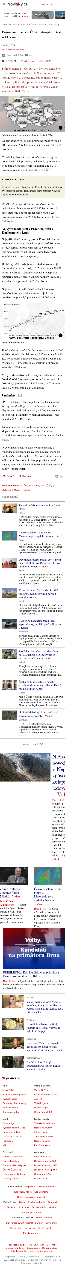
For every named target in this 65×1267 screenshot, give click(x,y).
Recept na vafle (42, 1141)
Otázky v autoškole (43, 1174)
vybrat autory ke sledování (13, 49)
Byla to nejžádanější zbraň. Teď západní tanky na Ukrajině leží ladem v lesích (40, 624)
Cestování (23, 720)
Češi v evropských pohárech (31, 1197)
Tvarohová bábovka (44, 1136)
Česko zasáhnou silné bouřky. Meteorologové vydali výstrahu (36, 534)
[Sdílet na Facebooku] (56, 476)
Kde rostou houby (23, 1192)
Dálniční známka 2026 (45, 1161)
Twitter (23, 1244)
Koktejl (22, 662)
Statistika (6, 490)
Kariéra (44, 1244)
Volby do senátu (10, 1107)
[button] (32, 114)
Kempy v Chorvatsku (13, 1156)
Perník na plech (42, 1145)
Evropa (22, 693)
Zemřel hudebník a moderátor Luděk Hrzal (40, 507)
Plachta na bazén (36, 1202)
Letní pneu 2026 (42, 1156)
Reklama (33, 1244)
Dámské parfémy (34, 1223)
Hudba (22, 513)
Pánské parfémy (31, 1233)
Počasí (22, 540)
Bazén (22, 1202)
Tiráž (52, 1244)
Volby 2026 (8, 1090)
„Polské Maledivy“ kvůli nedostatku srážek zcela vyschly (39, 714)
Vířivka (38, 1212)
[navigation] (3, 4)
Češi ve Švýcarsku (12, 1169)
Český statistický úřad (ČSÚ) (38, 485)
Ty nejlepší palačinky (44, 1123)
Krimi (21, 570)
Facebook (12, 1244)
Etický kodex (33, 1248)
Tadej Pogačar (41, 1103)
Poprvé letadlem (11, 1161)
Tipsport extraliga (11, 1132)
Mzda (17, 490)
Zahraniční (23, 632)
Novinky (5, 45)
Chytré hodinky (45, 1228)
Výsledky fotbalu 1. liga (14, 1127)
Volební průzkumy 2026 (14, 1094)
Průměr (26, 490)
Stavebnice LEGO (15, 1223)
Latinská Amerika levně (14, 1174)
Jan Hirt (38, 1099)
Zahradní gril (26, 1212)
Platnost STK (40, 1178)
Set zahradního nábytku (44, 1207)
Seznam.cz (46, 4)
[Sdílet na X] (61, 476)
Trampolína (53, 1202)
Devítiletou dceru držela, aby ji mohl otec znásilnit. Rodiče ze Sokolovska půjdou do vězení (40, 563)
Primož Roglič (41, 1107)
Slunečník (12, 1207)
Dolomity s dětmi (11, 1178)
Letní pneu (51, 1223)
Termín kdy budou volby (14, 1103)
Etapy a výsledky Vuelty (46, 1094)
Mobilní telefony (44, 1217)
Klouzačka (24, 1207)
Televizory (30, 1228)
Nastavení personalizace (42, 1251)
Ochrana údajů (49, 1248)
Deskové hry (16, 1228)
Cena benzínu (41, 1192)
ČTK (13, 45)
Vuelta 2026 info (42, 1090)
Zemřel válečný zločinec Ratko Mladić (10, 892)
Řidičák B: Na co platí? (45, 1169)
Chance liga (8, 1123)
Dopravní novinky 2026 (45, 1165)
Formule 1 (8, 1141)
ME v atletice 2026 (12, 1136)
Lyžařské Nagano (10, 187)
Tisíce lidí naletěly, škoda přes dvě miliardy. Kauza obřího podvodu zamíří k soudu (38, 593)
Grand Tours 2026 (43, 1112)
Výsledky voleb (10, 1099)
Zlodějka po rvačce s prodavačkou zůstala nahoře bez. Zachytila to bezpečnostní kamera (38, 654)
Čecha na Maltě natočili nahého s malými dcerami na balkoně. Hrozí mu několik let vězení (40, 685)
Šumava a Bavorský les (14, 1165)
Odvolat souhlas (19, 1251)
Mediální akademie (15, 1248)
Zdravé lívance (41, 1132)
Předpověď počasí (47, 1186)
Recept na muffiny (43, 1127)
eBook (9, 55)
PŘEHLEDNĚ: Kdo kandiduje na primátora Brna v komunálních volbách (31, 974)
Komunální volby (11, 1112)
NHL (5, 1145)
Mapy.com (30, 1186)
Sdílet (20, 55)
